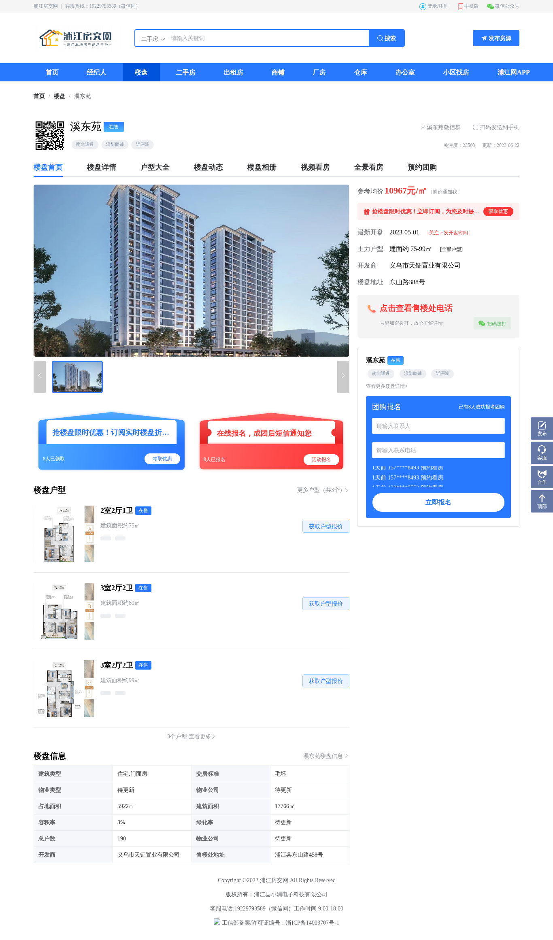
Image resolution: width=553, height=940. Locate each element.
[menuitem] (52, 72)
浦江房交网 (46, 6)
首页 (39, 96)
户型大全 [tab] (155, 167)
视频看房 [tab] (315, 167)
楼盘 (59, 96)
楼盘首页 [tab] (48, 167)
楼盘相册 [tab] (261, 167)
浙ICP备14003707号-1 (312, 923)
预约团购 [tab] (422, 167)
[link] (39, 96)
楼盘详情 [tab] (101, 167)
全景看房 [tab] (368, 167)
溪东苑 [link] (82, 96)
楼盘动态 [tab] (208, 167)
